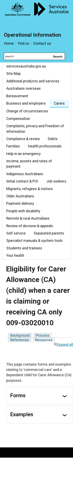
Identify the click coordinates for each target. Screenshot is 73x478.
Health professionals (45, 146)
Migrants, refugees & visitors (29, 189)
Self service (16, 233)
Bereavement (17, 96)
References (19, 340)
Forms (18, 395)
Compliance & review (23, 139)
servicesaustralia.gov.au (26, 66)
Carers (59, 103)
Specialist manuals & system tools (34, 241)
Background (20, 335)
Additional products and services (32, 81)
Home (9, 43)
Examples (21, 414)
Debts (53, 139)
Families (13, 146)
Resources (44, 340)
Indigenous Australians (24, 174)
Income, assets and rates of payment (29, 163)
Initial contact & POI (22, 181)
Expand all (65, 345)
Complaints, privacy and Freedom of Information (35, 128)
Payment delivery (20, 203)
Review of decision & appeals (29, 226)
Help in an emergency (23, 154)
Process (42, 335)
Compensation (18, 119)
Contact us (42, 43)
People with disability (23, 211)
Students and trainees (24, 248)
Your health (15, 255)
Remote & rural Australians (27, 218)
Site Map (13, 74)
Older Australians (20, 196)
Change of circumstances (27, 111)
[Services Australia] (36, 13)
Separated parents (49, 233)
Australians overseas (23, 88)
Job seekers (56, 181)
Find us (23, 43)
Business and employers (26, 103)
